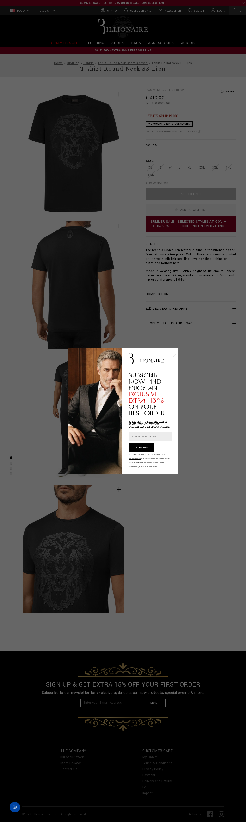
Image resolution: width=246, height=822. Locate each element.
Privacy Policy (135, 458)
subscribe (142, 448)
